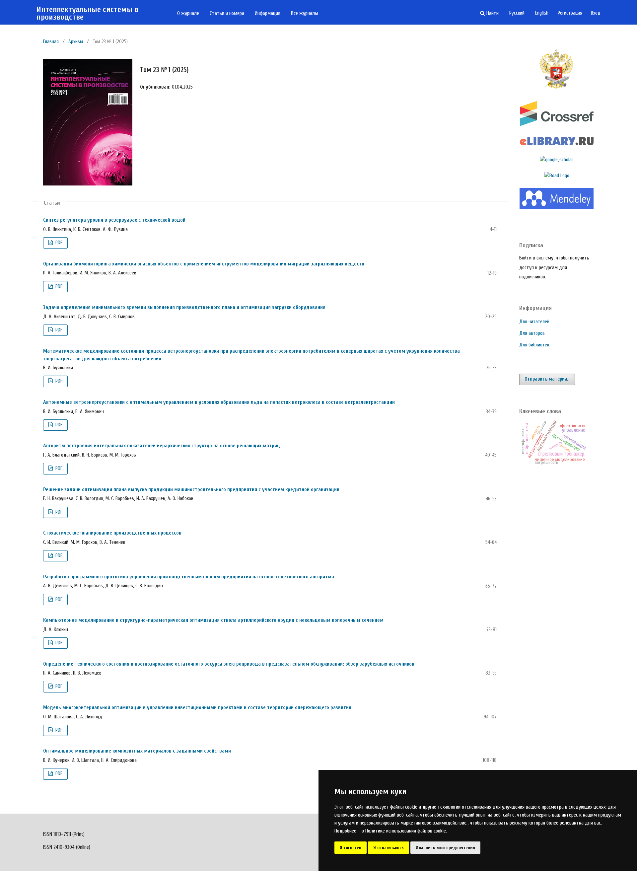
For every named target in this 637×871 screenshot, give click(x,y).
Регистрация (570, 13)
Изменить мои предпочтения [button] (445, 847)
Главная (51, 41)
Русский (517, 13)
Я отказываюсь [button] (388, 847)
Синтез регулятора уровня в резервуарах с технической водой (114, 220)
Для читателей (534, 322)
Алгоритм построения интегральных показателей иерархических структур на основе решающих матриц (161, 446)
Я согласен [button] (350, 847)
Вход (596, 13)
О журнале (188, 13)
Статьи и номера (227, 13)
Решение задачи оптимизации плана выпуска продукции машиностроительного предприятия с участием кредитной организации (191, 489)
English (541, 13)
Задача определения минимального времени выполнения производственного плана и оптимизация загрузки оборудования (184, 307)
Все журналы (304, 13)
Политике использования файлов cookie (405, 831)
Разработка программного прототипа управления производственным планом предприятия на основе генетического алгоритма (188, 577)
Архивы (75, 41)
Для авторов (532, 333)
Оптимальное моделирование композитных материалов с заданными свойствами (137, 751)
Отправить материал (547, 379)
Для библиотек (534, 345)
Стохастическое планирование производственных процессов (112, 533)
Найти (492, 13)
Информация (267, 13)
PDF (58, 243)
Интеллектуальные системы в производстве (87, 13)
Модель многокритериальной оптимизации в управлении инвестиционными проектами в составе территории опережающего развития (197, 707)
